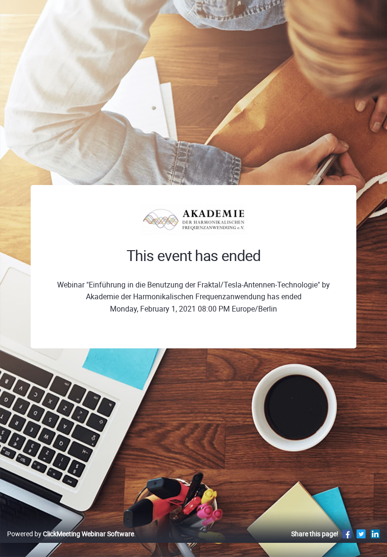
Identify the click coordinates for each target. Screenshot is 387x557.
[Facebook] (347, 533)
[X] (361, 533)
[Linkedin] (375, 533)
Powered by (70, 533)
